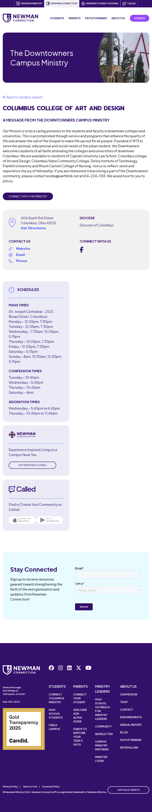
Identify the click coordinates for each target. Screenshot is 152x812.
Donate (139, 18)
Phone (21, 260)
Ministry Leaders (102, 688)
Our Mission (128, 694)
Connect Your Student (80, 698)
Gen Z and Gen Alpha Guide (80, 715)
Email (20, 254)
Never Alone (129, 747)
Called (131, 3)
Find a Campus (54, 727)
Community (103, 726)
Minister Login (101, 758)
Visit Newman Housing (32, 465)
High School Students (56, 713)
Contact (126, 709)
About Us (118, 18)
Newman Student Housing (102, 3)
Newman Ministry (31, 3)
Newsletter (104, 734)
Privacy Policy (10, 786)
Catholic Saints (128, 789)
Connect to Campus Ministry (56, 698)
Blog (124, 732)
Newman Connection (64, 3)
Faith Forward (96, 18)
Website (23, 248)
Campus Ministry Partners (102, 745)
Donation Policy (51, 786)
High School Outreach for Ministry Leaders (102, 709)
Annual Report (131, 724)
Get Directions (33, 228)
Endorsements (131, 717)
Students (57, 18)
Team (124, 702)
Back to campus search (24, 97)
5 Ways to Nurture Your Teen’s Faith (80, 736)
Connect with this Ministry (28, 196)
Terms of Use (30, 786)
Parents (75, 18)
